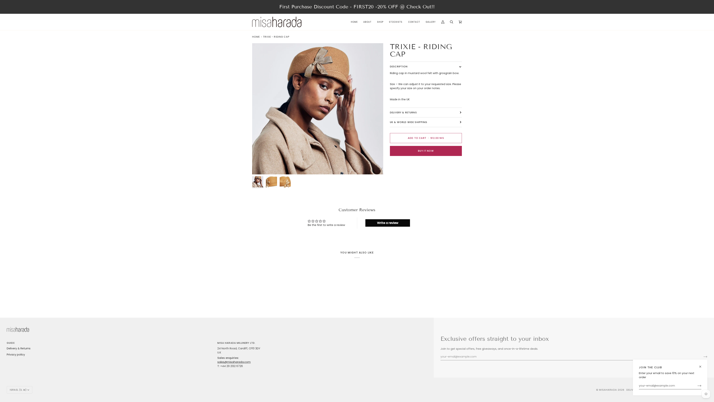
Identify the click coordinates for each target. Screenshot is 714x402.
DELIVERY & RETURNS (403, 112)
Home (256, 36)
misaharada (608, 389)
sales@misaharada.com (234, 362)
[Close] (701, 365)
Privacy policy (16, 354)
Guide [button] (11, 342)
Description (399, 66)
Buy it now (426, 150)
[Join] (696, 386)
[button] (380, 22)
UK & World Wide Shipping (408, 122)
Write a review (387, 223)
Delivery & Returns (18, 348)
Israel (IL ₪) (18, 389)
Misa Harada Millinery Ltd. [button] (236, 342)
